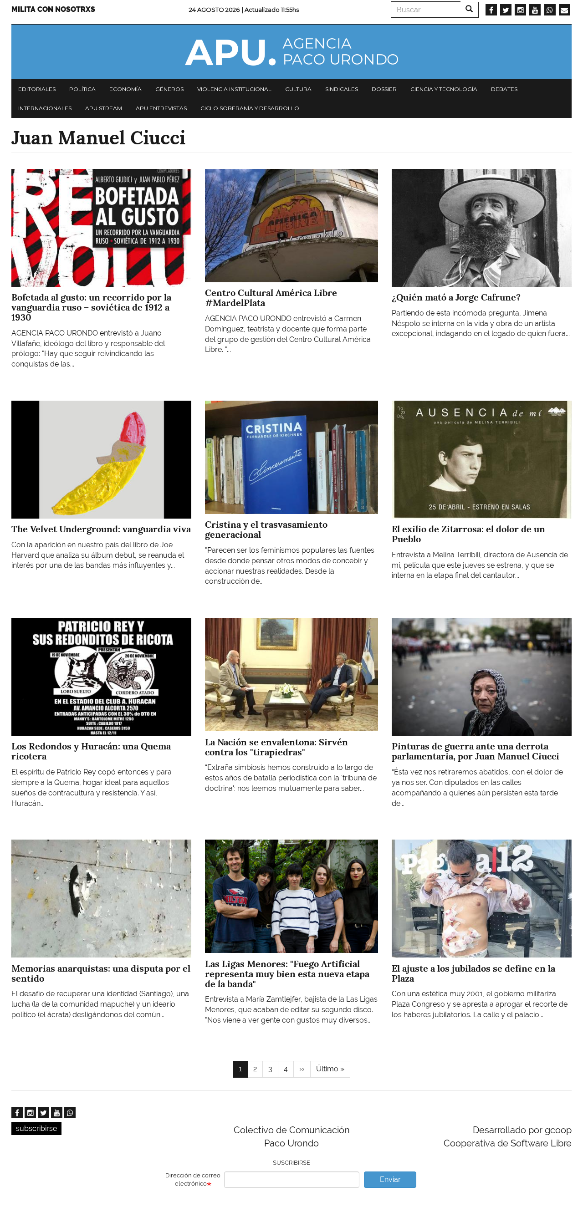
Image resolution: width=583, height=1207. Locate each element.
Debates (504, 89)
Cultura (298, 89)
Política (82, 89)
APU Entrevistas (161, 108)
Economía (125, 89)
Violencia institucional (234, 89)
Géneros (169, 89)
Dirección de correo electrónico (192, 1179)
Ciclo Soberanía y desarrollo (249, 108)
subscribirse (36, 1128)
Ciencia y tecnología (443, 89)
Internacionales (45, 108)
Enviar (390, 1179)
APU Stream (103, 108)
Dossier (384, 89)
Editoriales (37, 89)
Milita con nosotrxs (53, 9)
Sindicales (341, 89)
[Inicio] (291, 52)
